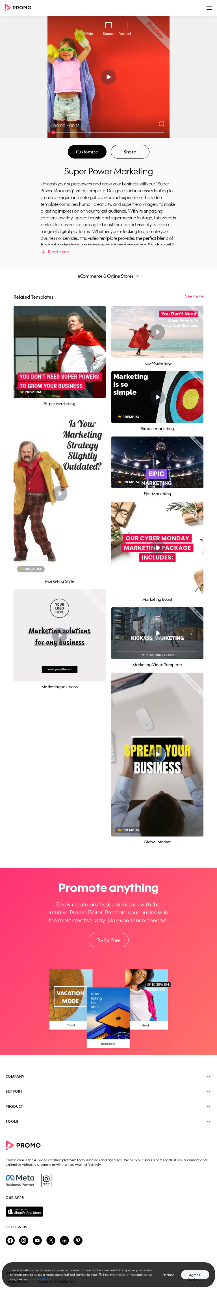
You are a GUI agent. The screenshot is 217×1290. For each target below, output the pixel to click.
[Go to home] (20, 8)
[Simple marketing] (157, 397)
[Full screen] (161, 123)
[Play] (108, 77)
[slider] (53, 132)
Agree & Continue (195, 1276)
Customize (87, 152)
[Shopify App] (108, 1211)
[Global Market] (157, 755)
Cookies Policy (40, 1279)
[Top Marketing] (157, 332)
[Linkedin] (64, 1241)
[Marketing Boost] (157, 548)
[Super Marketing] (60, 352)
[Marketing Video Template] (157, 633)
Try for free (108, 940)
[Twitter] (50, 1241)
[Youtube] (37, 1241)
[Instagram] (46, 1180)
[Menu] (209, 8)
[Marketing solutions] (60, 635)
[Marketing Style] (60, 494)
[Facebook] (20, 1180)
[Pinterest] (78, 1241)
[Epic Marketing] (157, 462)
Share (129, 152)
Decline (168, 1275)
